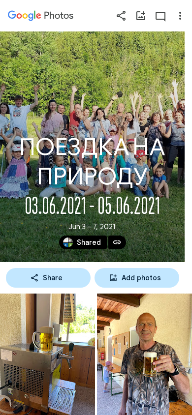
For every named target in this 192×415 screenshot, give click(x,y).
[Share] (121, 16)
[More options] (180, 16)
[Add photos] (141, 16)
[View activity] (160, 16)
